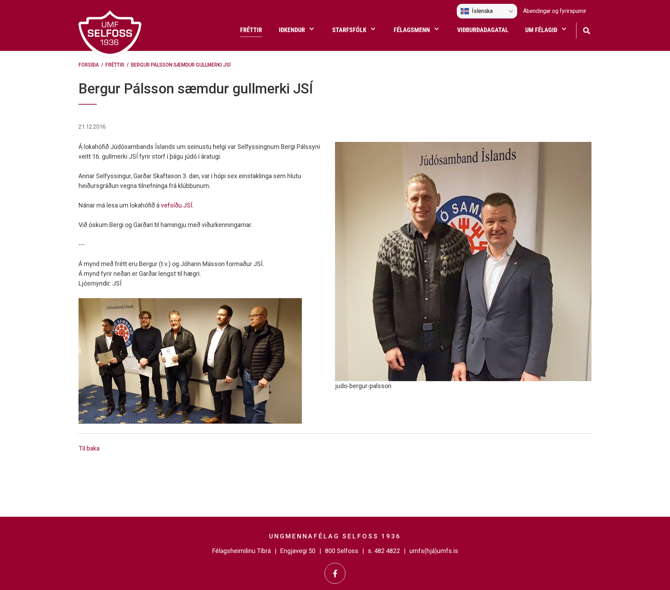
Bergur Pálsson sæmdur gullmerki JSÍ (181, 65)
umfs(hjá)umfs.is (433, 550)
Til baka (89, 448)
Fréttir (114, 65)
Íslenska (482, 11)
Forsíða (89, 65)
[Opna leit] (586, 29)
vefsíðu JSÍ (176, 205)
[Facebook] (335, 573)
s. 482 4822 (384, 550)
